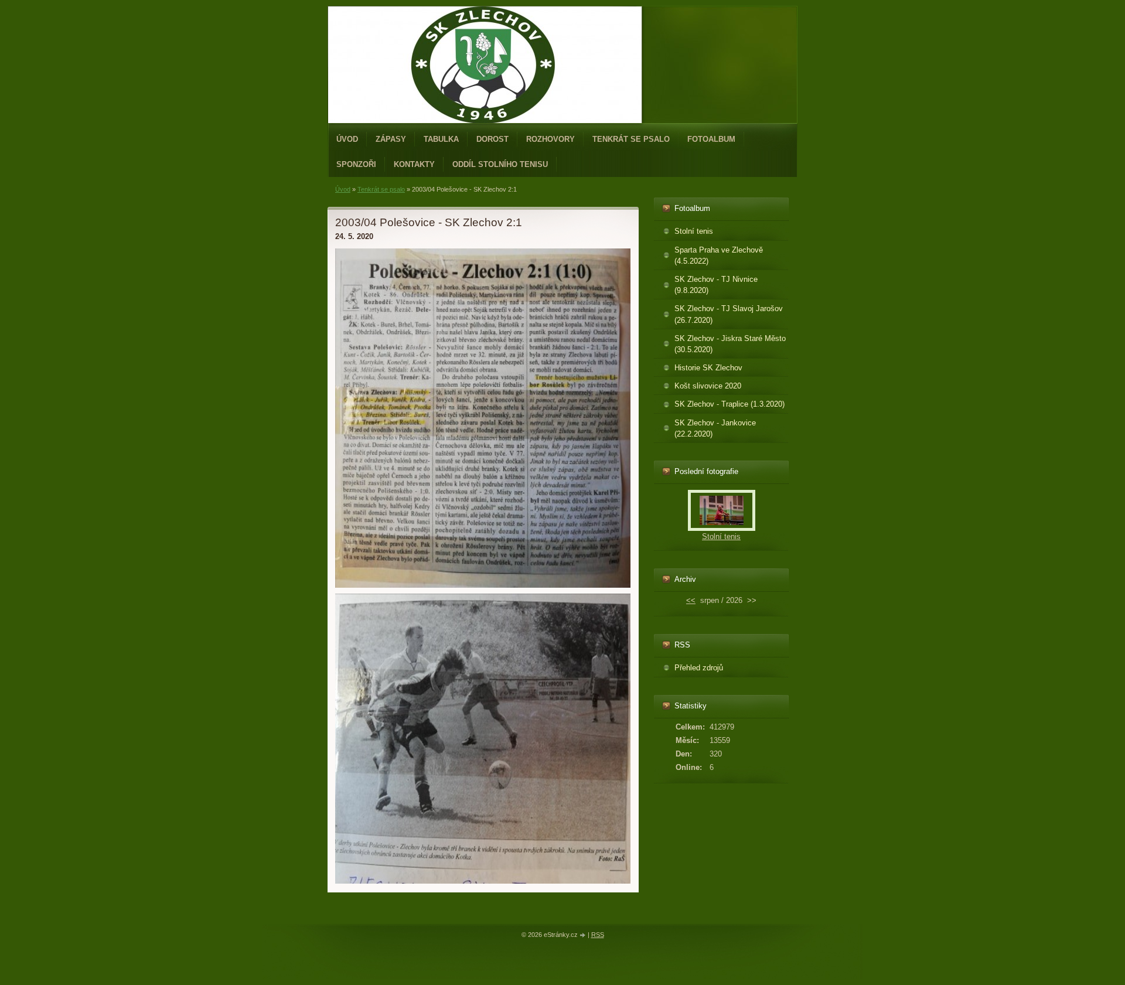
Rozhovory (550, 139)
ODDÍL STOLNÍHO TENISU (500, 164)
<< (691, 600)
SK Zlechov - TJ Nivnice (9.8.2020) (716, 285)
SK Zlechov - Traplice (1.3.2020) (729, 404)
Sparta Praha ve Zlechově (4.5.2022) (718, 255)
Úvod (347, 139)
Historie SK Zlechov (708, 367)
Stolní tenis (693, 231)
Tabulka (441, 139)
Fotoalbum (711, 139)
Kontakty (414, 164)
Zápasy (391, 139)
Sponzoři (356, 164)
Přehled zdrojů (698, 667)
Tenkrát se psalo (631, 139)
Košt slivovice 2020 (707, 385)
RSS (597, 934)
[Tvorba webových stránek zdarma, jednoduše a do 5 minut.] (583, 935)
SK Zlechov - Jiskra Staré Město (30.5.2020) (730, 344)
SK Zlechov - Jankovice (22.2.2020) (715, 428)
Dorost (492, 139)
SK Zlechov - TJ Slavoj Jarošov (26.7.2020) (728, 314)
